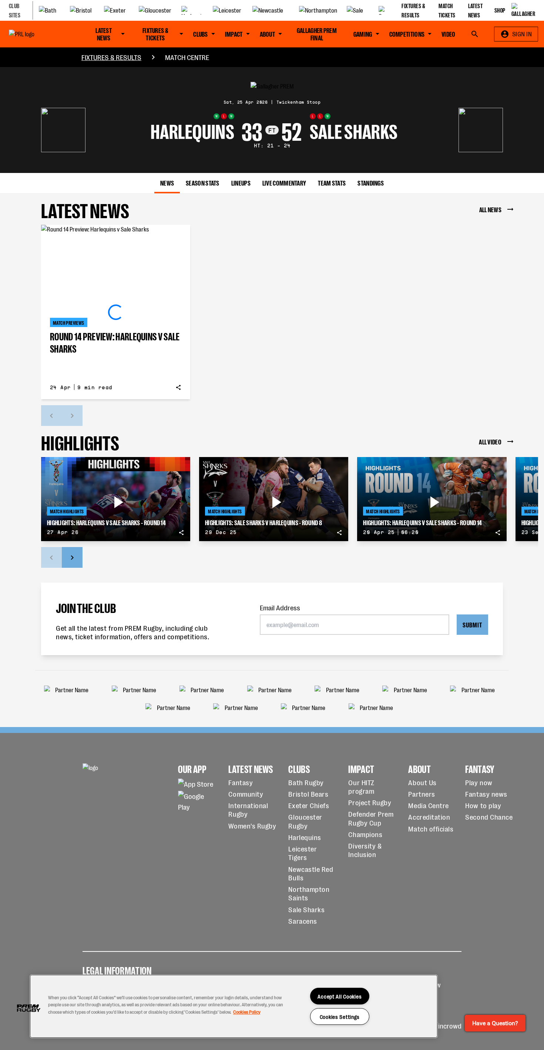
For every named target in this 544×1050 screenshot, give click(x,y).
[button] (28, 1008)
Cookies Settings (340, 1016)
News (167, 182)
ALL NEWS (490, 209)
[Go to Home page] (37, 34)
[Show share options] (178, 387)
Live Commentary (284, 182)
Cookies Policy (247, 1011)
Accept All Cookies (340, 996)
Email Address (280, 607)
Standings (370, 182)
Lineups (241, 182)
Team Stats (332, 182)
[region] (234, 1006)
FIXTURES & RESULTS (111, 57)
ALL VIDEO (490, 441)
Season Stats (202, 182)
